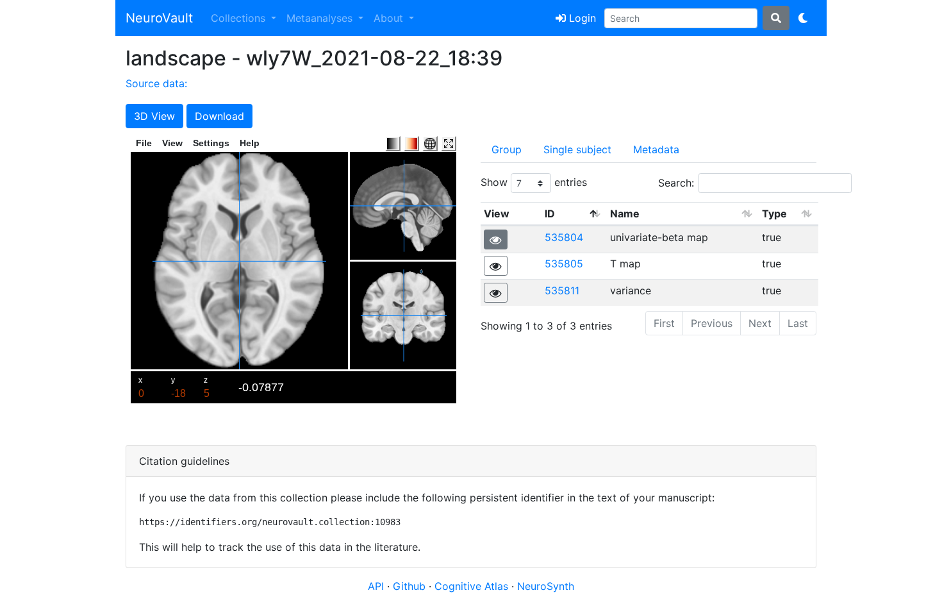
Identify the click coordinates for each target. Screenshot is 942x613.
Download (219, 116)
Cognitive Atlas (472, 586)
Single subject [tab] (577, 149)
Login (581, 18)
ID (550, 213)
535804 (564, 237)
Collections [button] (240, 18)
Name (625, 213)
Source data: (156, 83)
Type (774, 213)
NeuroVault (159, 18)
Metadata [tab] (656, 149)
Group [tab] (507, 149)
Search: (676, 182)
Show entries (534, 182)
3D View (154, 116)
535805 (564, 263)
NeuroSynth (545, 586)
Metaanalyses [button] (321, 18)
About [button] (390, 18)
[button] (496, 239)
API (376, 586)
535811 (562, 290)
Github (411, 586)
